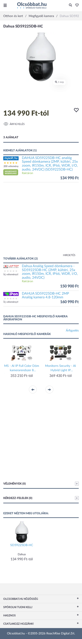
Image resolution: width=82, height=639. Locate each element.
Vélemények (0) (14, 483)
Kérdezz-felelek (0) (17, 498)
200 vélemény (11, 166)
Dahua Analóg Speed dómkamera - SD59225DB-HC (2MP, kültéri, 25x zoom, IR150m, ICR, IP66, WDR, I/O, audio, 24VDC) (50, 271)
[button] (76, 5)
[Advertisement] (41, 221)
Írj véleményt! (10, 274)
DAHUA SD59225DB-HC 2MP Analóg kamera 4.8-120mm (45, 295)
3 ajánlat (10, 137)
